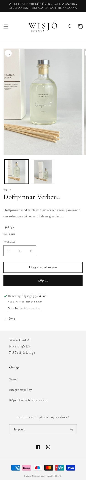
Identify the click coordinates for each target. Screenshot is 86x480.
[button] (6, 26)
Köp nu (43, 280)
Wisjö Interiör (38, 476)
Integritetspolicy (20, 390)
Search (14, 379)
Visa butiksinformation (24, 308)
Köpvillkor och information (28, 400)
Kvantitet (9, 242)
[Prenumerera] (72, 429)
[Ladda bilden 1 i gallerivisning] (17, 172)
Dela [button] (12, 319)
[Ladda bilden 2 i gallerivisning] (43, 172)
